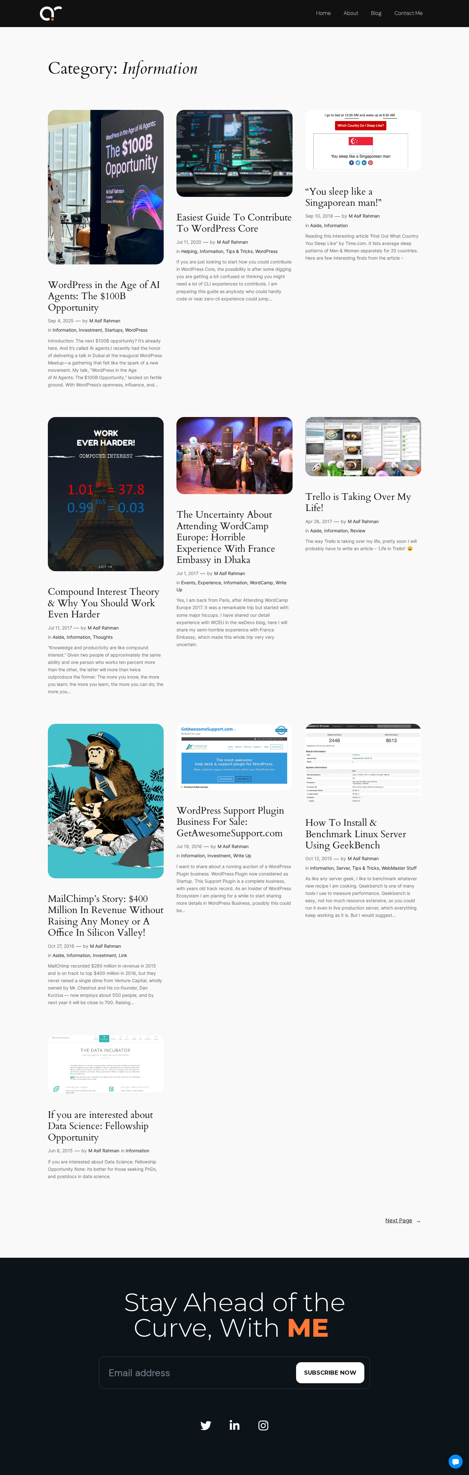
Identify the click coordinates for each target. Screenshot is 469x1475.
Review (357, 530)
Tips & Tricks (239, 251)
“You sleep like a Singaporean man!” (343, 197)
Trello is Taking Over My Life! (358, 503)
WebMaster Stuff (399, 868)
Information (64, 330)
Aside (316, 225)
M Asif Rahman (104, 320)
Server (343, 868)
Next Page (403, 1220)
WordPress (136, 330)
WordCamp (261, 582)
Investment (90, 330)
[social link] (206, 1425)
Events (188, 582)
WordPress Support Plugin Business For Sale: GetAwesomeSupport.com (230, 822)
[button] (456, 1462)
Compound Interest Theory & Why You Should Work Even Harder (104, 603)
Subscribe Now (330, 1372)
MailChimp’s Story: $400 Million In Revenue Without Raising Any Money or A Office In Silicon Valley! (105, 916)
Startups (114, 330)
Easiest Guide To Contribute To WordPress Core (234, 223)
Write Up (242, 855)
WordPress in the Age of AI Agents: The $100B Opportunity (104, 297)
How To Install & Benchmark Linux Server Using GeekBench (355, 834)
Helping (189, 251)
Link (123, 955)
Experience (209, 582)
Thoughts (103, 637)
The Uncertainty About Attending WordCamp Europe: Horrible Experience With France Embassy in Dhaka (225, 537)
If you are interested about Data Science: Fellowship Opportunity (100, 1127)
